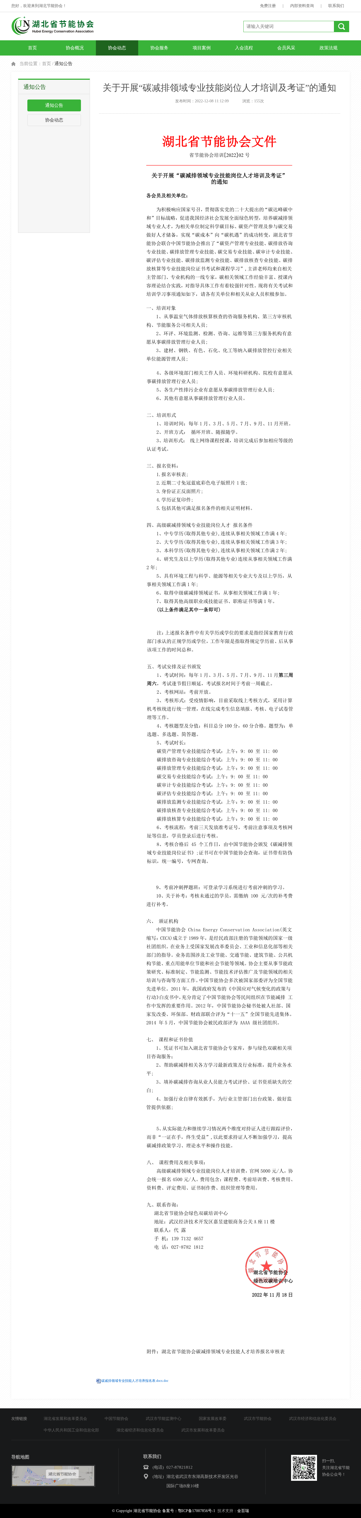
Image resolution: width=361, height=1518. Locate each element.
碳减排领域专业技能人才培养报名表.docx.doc (134, 1381)
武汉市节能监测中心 (163, 1419)
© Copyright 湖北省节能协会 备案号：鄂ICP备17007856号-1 (163, 1511)
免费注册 (268, 6)
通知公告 (54, 105)
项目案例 (202, 47)
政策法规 (329, 47)
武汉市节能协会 (258, 1419)
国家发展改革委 (212, 1419)
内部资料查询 (302, 6)
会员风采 (286, 47)
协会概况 (75, 47)
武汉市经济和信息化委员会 (312, 1419)
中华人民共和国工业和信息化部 (71, 1430)
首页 (32, 47)
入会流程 (244, 47)
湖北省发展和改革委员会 (65, 1419)
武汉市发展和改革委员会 (203, 1430)
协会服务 (159, 47)
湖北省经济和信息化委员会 (140, 1430)
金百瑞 (243, 1511)
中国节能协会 (116, 1419)
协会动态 (117, 47)
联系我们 (336, 6)
